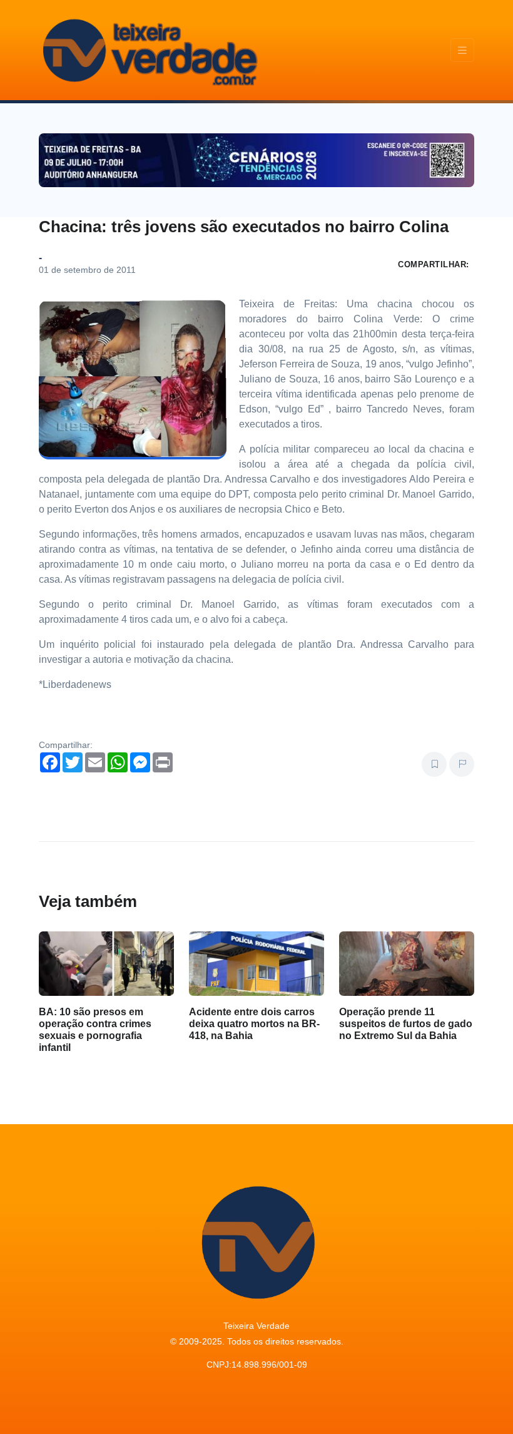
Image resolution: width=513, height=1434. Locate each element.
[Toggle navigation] (462, 50)
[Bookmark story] (434, 764)
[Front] (148, 50)
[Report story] (461, 764)
